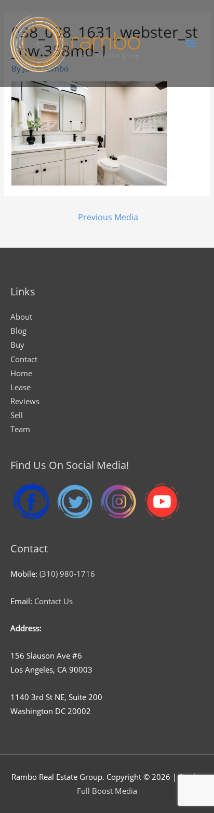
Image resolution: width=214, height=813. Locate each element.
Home (21, 373)
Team (20, 429)
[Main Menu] (191, 43)
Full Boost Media (107, 791)
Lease (20, 387)
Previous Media (108, 217)
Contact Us (53, 601)
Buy (17, 344)
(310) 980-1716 (67, 573)
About (21, 316)
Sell (16, 415)
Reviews (24, 401)
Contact (23, 359)
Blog (18, 330)
